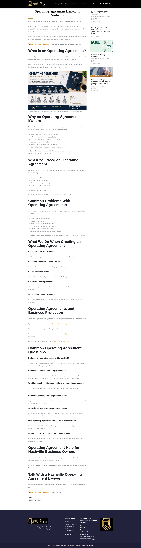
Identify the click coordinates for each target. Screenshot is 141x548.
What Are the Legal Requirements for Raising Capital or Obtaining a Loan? (100, 82)
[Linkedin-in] (46, 528)
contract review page (70, 329)
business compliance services (62, 341)
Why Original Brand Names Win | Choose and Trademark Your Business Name (101, 30)
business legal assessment (67, 334)
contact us (47, 44)
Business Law (85, 3)
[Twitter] (42, 528)
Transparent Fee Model (61, 3)
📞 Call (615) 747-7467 (35, 44)
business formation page (60, 324)
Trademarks (75, 3)
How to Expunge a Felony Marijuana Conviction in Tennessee (100, 12)
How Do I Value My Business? (98, 55)
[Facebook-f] (38, 528)
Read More (93, 19)
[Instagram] (50, 528)
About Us (95, 3)
